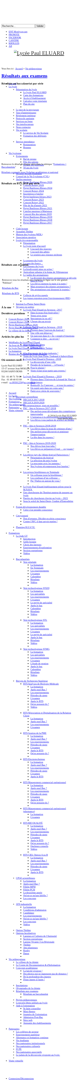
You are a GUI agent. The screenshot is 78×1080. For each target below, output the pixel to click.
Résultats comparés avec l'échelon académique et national (29, 172)
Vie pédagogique (33, 68)
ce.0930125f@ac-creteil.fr (22, 382)
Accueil (19, 68)
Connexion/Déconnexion (21, 1078)
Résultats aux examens (24, 75)
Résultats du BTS (10, 293)
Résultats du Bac (10, 288)
